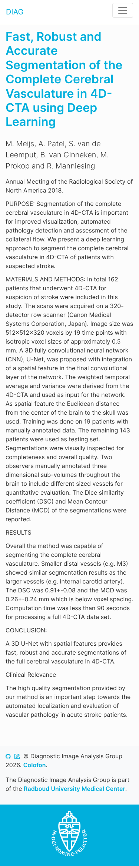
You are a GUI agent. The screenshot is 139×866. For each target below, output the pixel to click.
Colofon (34, 765)
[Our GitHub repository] (8, 756)
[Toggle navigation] (122, 10)
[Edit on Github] (17, 756)
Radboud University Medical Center (74, 788)
